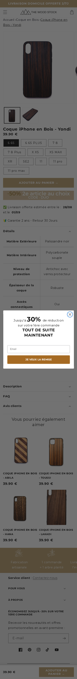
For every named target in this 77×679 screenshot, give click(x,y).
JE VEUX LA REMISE (38, 359)
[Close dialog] (70, 314)
